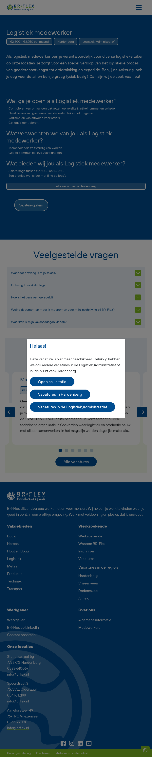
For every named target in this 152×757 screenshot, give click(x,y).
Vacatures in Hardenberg (60, 394)
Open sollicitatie (52, 381)
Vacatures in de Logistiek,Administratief (72, 406)
